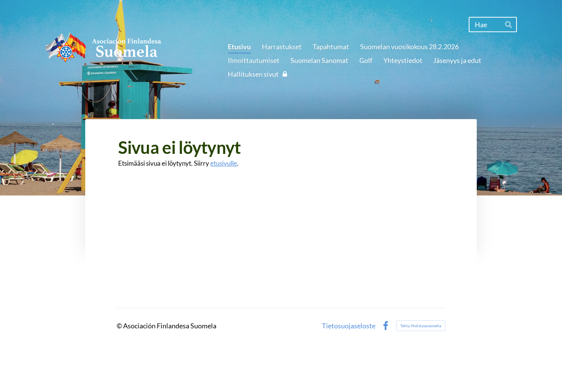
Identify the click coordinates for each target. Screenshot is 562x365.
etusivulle (223, 163)
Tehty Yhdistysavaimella (420, 325)
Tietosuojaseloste (348, 325)
